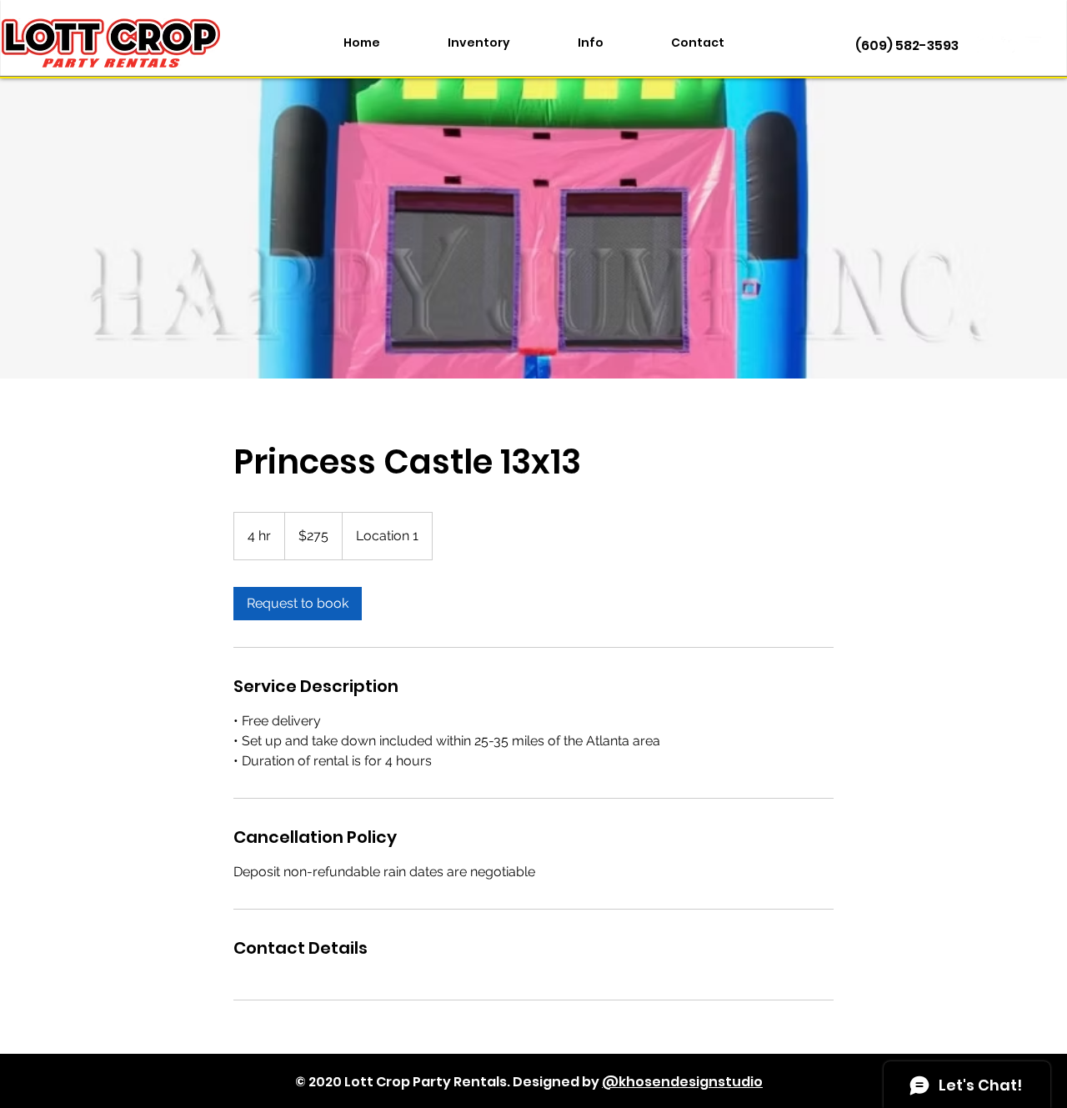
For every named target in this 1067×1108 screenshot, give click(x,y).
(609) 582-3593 (907, 45)
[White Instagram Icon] (985, 45)
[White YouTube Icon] (1033, 45)
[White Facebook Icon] (1009, 45)
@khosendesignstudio (682, 1081)
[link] (297, 603)
